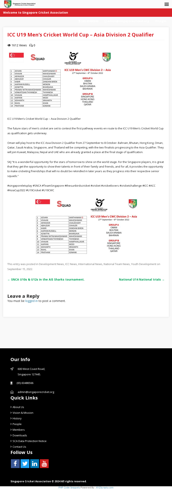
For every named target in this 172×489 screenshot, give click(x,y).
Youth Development (143, 264)
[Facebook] (15, 463)
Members (19, 430)
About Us (18, 407)
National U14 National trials (142, 279)
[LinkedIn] (34, 463)
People (17, 424)
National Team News (117, 264)
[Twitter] (25, 463)
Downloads (20, 435)
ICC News (71, 264)
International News (90, 264)
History (17, 418)
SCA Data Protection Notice (30, 441)
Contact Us (19, 447)
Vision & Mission (23, 413)
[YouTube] (44, 463)
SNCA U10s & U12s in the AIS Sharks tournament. (46, 279)
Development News (51, 264)
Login (162, 21)
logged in (31, 301)
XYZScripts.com (104, 487)
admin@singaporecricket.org (128, 21)
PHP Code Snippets (69, 487)
